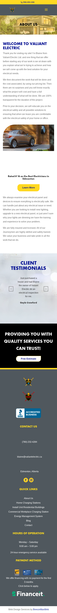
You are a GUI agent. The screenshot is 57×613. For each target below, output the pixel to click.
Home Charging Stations (28, 503)
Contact (28, 525)
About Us (28, 498)
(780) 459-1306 (28, 2)
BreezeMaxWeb (41, 609)
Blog (28, 521)
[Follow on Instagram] (31, 480)
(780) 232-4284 (29, 442)
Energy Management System (28, 516)
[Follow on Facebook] (26, 480)
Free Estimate (28, 358)
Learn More (28, 187)
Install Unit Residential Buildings (28, 507)
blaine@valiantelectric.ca (29, 457)
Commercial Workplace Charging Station (28, 512)
